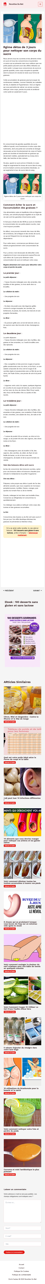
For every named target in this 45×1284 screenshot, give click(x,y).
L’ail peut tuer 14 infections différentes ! (22, 799)
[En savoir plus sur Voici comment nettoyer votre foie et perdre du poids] (22, 1112)
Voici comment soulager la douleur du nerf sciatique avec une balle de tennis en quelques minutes (22, 966)
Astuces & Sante (10, 722)
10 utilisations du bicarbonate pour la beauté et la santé (21, 1089)
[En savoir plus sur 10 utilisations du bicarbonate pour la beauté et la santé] (22, 1072)
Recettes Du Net (16, 4)
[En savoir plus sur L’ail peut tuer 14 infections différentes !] (22, 782)
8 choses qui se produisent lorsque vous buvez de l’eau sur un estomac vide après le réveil (20, 924)
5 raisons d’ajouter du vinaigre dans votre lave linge (20, 1049)
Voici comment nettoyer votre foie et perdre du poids (21, 1130)
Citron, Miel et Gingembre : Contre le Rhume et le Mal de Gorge (21, 718)
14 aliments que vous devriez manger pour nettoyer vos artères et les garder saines (22, 841)
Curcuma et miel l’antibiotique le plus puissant (21, 1170)
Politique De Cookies (21, 1271)
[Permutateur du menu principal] (40, 4)
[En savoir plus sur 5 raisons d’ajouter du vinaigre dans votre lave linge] (22, 1031)
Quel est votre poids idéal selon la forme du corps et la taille (20, 758)
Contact (21, 1268)
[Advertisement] (22, 118)
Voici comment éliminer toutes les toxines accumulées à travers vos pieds (22, 882)
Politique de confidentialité (21, 1275)
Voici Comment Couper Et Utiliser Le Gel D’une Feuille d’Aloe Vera (21, 1008)
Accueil (21, 1264)
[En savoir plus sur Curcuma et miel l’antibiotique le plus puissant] (22, 1153)
